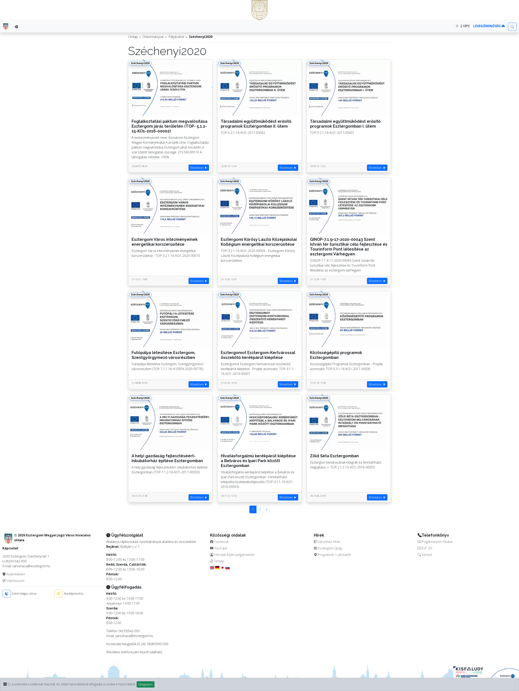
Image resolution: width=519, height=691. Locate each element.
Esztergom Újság (329, 548)
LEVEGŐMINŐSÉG (487, 26)
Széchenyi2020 (200, 36)
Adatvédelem (15, 574)
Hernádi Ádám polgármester (234, 554)
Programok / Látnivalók (334, 554)
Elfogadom (145, 684)
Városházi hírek (328, 541)
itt (147, 652)
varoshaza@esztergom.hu (134, 636)
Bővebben (197, 168)
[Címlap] (5, 26)
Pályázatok (176, 36)
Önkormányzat (153, 36)
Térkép (218, 561)
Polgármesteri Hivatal (436, 541)
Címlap (133, 36)
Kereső (426, 554)
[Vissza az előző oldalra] (16, 27)
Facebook (220, 541)
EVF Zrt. (427, 548)
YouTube (220, 548)
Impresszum (15, 580)
